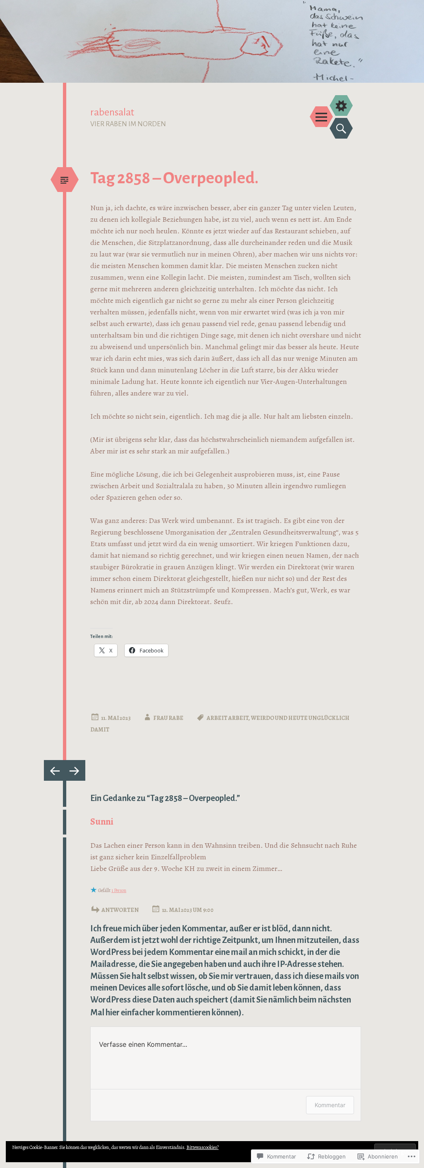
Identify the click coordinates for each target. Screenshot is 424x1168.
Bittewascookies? (202, 1147)
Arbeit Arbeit (227, 718)
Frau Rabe (168, 718)
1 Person (118, 890)
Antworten (120, 910)
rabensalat (112, 112)
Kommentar (330, 1104)
